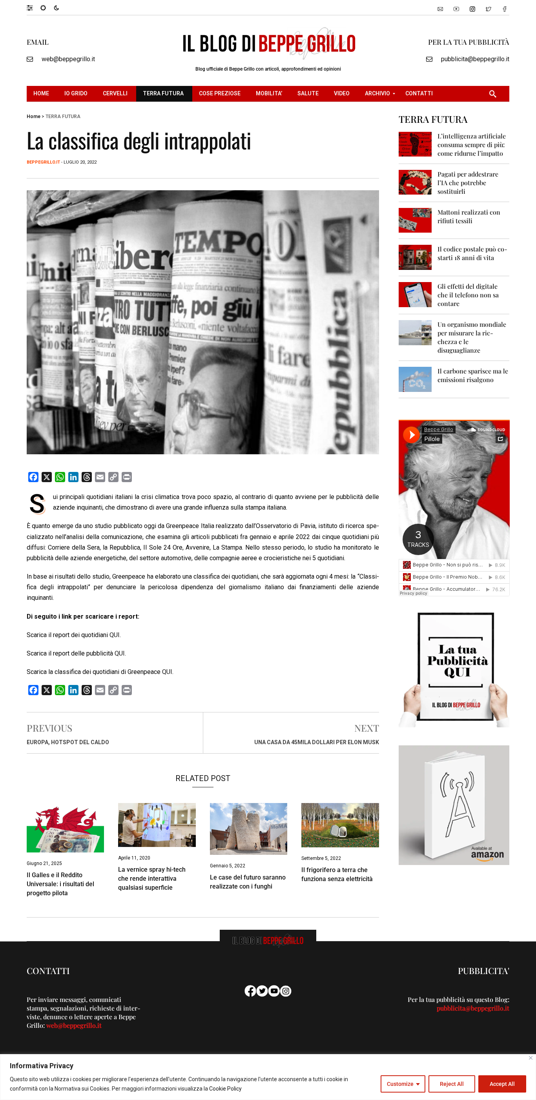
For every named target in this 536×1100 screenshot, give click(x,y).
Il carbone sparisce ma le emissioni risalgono (473, 375)
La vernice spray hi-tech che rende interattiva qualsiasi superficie (152, 878)
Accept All (502, 1084)
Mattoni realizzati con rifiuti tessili (469, 216)
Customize (400, 1084)
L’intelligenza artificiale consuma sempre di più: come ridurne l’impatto (472, 144)
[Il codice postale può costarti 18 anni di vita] (415, 256)
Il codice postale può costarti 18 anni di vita (472, 253)
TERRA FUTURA (63, 116)
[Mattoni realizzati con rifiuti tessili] (415, 220)
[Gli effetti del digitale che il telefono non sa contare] (415, 294)
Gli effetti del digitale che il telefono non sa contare (468, 295)
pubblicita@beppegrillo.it (475, 59)
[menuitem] (42, 94)
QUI (114, 635)
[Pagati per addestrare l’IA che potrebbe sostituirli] (415, 182)
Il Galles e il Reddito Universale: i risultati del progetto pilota (60, 884)
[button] (33, 7)
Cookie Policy (225, 1088)
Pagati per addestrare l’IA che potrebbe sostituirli (468, 182)
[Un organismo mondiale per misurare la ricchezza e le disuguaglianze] (415, 332)
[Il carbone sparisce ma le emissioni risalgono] (415, 378)
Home (33, 116)
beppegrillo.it (43, 162)
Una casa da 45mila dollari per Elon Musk (316, 742)
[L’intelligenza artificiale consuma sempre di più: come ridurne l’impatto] (415, 144)
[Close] (530, 1058)
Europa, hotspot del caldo (68, 742)
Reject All (452, 1084)
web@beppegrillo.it (68, 59)
